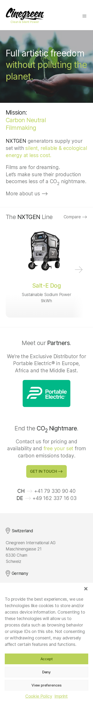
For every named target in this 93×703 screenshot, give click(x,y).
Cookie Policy (38, 696)
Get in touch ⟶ (46, 471)
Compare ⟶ (75, 216)
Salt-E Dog (46, 285)
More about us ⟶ (27, 194)
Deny (46, 672)
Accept (47, 659)
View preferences (46, 685)
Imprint (61, 696)
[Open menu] (84, 16)
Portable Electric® (34, 363)
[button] (85, 588)
